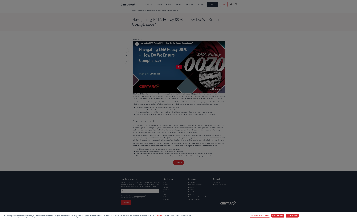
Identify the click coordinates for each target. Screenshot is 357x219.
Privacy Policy (159, 215)
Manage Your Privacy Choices (260, 215)
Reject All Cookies (277, 215)
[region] (178, 215)
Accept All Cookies (292, 215)
